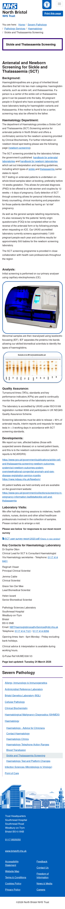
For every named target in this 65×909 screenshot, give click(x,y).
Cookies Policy (13, 883)
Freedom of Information (43, 875)
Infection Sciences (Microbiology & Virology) (28, 767)
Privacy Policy (12, 889)
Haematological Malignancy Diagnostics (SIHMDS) (32, 714)
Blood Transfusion (16, 750)
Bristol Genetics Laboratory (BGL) (23, 695)
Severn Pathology (37, 24)
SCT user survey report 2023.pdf (22, 538)
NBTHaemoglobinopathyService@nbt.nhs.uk (34, 627)
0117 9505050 (13, 839)
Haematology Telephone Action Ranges (27, 744)
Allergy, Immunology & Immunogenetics (26, 682)
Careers (41, 889)
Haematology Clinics (17, 739)
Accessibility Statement (12, 863)
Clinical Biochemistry (16, 708)
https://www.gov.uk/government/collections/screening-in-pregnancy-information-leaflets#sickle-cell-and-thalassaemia (32, 496)
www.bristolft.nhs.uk (15, 851)
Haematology (35, 28)
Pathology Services (14, 28)
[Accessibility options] (46, 4)
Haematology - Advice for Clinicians (25, 728)
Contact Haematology (18, 733)
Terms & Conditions (15, 877)
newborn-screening (19, 148)
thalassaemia (47, 169)
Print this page (52, 13)
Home (21, 24)
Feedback (42, 861)
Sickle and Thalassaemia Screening (25, 755)
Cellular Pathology (15, 702)
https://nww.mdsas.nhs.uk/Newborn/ (21, 479)
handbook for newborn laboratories (39, 161)
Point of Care (12, 773)
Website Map (12, 871)
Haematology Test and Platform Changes (28, 761)
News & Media (44, 883)
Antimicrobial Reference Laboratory (24, 689)
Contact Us (43, 867)
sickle (32, 169)
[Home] (13, 9)
